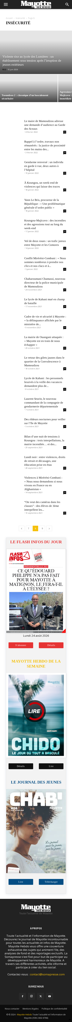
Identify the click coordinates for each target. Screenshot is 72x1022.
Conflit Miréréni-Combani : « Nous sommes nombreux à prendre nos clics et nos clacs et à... (45, 262)
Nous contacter (12, 1008)
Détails (51, 645)
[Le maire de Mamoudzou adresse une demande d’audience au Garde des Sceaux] (14, 125)
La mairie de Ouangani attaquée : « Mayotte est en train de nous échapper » (43, 341)
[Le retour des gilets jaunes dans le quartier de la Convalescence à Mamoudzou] (14, 362)
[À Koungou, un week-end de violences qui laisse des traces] (14, 187)
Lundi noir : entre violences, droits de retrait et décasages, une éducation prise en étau (44, 461)
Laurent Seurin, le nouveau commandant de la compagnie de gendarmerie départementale (43, 402)
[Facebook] (22, 996)
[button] (5, 4)
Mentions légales (31, 1008)
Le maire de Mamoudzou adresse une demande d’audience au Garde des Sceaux (44, 124)
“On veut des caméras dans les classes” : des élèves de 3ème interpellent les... (42, 505)
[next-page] (49, 528)
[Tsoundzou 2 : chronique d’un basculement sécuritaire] (29, 88)
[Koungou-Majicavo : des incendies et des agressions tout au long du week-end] (14, 225)
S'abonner (20, 645)
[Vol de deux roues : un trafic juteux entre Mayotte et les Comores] (14, 245)
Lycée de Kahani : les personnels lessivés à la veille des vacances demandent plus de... (43, 382)
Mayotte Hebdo (24, 1014)
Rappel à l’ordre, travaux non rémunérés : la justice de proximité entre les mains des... (44, 145)
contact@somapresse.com (47, 974)
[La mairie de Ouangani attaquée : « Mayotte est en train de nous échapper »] (14, 341)
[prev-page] (21, 528)
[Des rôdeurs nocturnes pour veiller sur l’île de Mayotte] (14, 423)
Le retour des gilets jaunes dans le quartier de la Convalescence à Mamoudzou (44, 361)
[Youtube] (49, 996)
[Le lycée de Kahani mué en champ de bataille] (14, 303)
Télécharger (51, 882)
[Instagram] (31, 996)
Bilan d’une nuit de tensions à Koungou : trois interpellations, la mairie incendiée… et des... (44, 440)
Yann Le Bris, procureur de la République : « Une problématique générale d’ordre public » (44, 203)
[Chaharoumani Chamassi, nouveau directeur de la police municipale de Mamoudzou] (14, 283)
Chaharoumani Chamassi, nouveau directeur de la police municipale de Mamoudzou (44, 282)
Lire (51, 766)
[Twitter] (40, 996)
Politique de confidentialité (54, 1008)
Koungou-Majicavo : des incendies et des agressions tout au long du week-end (45, 224)
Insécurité (20, 18)
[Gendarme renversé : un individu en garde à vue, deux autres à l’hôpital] (14, 166)
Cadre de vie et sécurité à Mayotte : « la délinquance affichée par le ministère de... (45, 320)
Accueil (9, 18)
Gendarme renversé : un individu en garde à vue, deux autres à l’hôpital (43, 166)
